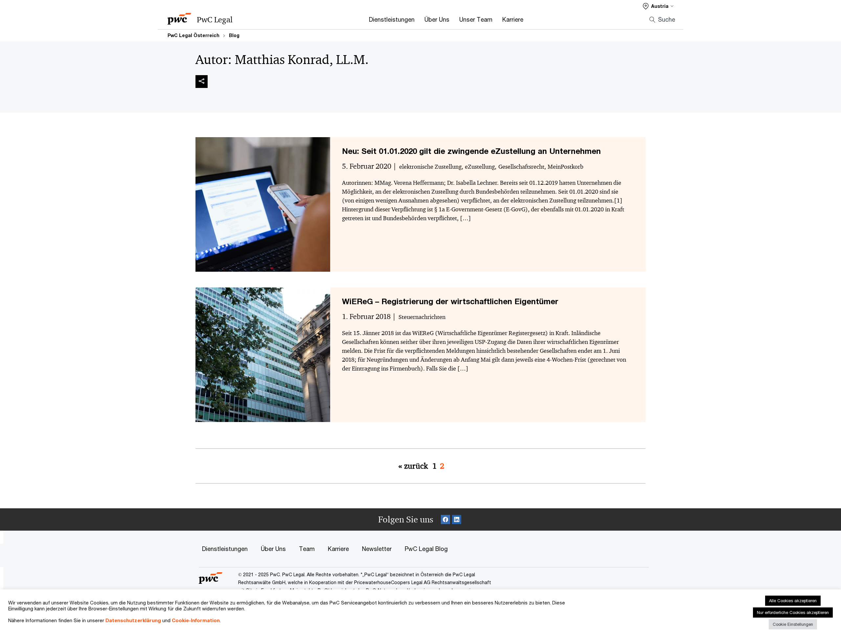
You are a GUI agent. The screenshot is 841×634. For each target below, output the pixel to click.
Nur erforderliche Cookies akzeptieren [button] (793, 612)
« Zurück (413, 466)
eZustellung (480, 166)
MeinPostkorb (565, 166)
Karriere (512, 19)
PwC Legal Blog (426, 548)
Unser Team (475, 19)
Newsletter (377, 548)
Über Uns (436, 19)
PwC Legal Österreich (193, 35)
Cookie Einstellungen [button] (793, 624)
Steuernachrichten (421, 317)
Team (307, 548)
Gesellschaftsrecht (521, 166)
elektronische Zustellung (430, 166)
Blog (234, 35)
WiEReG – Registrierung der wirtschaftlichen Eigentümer (450, 301)
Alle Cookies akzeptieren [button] (793, 600)
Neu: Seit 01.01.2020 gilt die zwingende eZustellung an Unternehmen (471, 151)
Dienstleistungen (392, 19)
